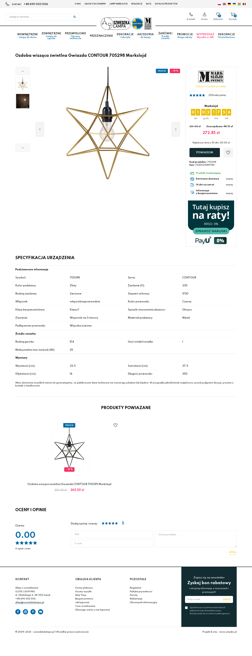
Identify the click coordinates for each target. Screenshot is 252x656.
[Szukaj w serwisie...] (74, 17)
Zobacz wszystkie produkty (211, 87)
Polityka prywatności (141, 592)
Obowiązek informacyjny (143, 602)
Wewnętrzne (27, 36)
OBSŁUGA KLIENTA (88, 579)
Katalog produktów (166, 4)
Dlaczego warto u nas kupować (92, 610)
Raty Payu (80, 595)
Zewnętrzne (51, 36)
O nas (78, 4)
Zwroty (134, 595)
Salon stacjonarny (95, 4)
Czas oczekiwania (85, 606)
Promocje (185, 36)
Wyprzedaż (205, 36)
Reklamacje (136, 599)
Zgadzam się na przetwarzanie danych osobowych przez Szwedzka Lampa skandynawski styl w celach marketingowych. (210, 610)
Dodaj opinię (219, 95)
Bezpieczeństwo (84, 599)
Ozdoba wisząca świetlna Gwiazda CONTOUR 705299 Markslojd (69, 484)
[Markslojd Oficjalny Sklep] (126, 23)
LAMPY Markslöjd (119, 4)
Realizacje (136, 4)
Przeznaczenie (101, 36)
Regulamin (135, 588)
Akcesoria (145, 36)
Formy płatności (84, 588)
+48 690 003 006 (36, 4)
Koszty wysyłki (83, 592)
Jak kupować (82, 602)
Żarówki (165, 36)
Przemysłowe (75, 36)
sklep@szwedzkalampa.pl (29, 602)
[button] (22, 71)
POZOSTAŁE (138, 579)
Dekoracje (125, 36)
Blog (148, 4)
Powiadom (204, 152)
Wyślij (233, 552)
